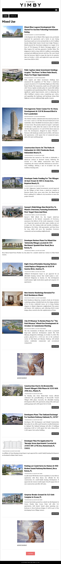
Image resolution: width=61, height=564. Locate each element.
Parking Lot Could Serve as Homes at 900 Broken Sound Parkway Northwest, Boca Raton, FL (41, 468)
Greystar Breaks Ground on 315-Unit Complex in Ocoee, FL (39, 495)
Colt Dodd (41, 155)
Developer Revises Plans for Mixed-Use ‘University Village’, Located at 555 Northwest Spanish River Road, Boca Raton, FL (40, 244)
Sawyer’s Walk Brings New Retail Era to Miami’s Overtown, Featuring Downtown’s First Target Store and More (41, 209)
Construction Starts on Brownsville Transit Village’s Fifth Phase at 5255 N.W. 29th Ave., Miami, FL (41, 388)
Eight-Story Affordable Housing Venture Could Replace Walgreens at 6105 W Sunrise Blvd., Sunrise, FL (40, 266)
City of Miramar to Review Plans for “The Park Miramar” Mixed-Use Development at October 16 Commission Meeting (41, 323)
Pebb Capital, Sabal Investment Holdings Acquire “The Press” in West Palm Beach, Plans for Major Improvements (41, 72)
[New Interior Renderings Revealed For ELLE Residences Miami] (12, 305)
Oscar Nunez (42, 34)
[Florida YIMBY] (30, 4)
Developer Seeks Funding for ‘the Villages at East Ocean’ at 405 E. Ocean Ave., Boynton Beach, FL (41, 181)
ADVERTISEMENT (22, 378)
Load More (30, 553)
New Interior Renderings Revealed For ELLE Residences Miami (39, 293)
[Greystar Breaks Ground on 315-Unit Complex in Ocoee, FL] (12, 503)
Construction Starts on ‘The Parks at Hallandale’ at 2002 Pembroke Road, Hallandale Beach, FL (39, 150)
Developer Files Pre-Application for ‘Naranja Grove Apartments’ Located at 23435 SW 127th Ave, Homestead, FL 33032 (40, 444)
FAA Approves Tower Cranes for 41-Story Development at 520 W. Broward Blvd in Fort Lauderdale (41, 111)
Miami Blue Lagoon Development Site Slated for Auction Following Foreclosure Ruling (41, 29)
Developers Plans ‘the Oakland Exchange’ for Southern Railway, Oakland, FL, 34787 (41, 415)
